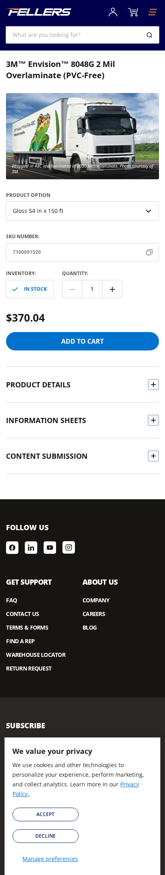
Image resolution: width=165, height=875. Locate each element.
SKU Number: (22, 236)
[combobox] (82, 35)
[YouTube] (50, 547)
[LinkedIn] (31, 547)
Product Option (28, 195)
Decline (45, 835)
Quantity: (75, 273)
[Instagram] (68, 547)
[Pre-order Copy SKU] (151, 252)
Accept (45, 814)
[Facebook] (12, 547)
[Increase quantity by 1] (112, 289)
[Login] (113, 12)
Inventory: (21, 273)
